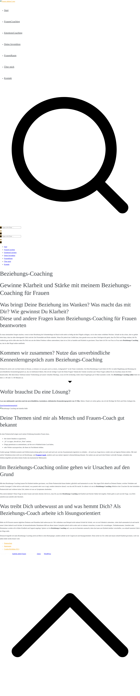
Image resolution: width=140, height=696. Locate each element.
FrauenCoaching (12, 21)
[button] (1, 239)
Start (6, 10)
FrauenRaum (10, 55)
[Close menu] (1, 242)
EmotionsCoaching (13, 32)
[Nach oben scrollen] (70, 694)
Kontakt (8, 78)
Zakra (39, 554)
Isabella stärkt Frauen (19, 554)
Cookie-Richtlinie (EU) (11, 549)
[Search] (1, 227)
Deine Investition (12, 44)
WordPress (47, 554)
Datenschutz (8, 543)
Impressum (7, 546)
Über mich (9, 66)
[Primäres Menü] (1, 233)
